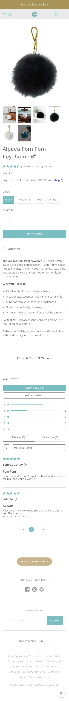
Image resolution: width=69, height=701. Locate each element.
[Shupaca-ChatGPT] (4, 15)
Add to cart (34, 234)
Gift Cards (14, 671)
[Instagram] (34, 589)
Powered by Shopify (49, 684)
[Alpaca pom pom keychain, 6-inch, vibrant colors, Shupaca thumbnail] (9, 114)
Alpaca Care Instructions (34, 677)
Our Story (38, 656)
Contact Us (54, 671)
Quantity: (8, 209)
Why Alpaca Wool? (19, 656)
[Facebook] (27, 589)
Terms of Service (22, 666)
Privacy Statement (45, 666)
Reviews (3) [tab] (18, 437)
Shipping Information (20, 661)
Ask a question (34, 395)
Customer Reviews (34, 671)
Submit (54, 620)
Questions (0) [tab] (50, 437)
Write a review (34, 388)
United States (32, 640)
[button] (11, 166)
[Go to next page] (44, 529)
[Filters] (6, 447)
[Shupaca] (34, 14)
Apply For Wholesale (34, 561)
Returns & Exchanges (48, 661)
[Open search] (10, 15)
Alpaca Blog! (53, 656)
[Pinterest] (41, 589)
